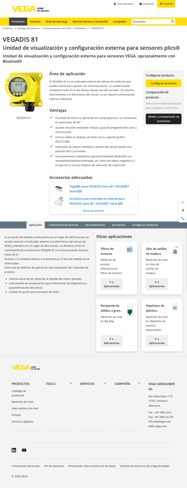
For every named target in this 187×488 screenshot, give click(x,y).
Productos (18, 21)
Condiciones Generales (26, 466)
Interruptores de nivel (25, 408)
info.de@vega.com (159, 421)
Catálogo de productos (19, 393)
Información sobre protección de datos (92, 466)
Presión (16, 415)
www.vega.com (157, 426)
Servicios (87, 384)
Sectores (35, 21)
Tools (51, 384)
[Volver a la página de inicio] (26, 367)
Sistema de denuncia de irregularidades (144, 466)
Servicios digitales (23, 421)
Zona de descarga (57, 21)
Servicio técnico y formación (90, 21)
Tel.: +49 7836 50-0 (159, 412)
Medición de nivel (22, 401)
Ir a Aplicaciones (111, 284)
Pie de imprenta (54, 466)
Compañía (119, 21)
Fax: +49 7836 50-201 (161, 417)
